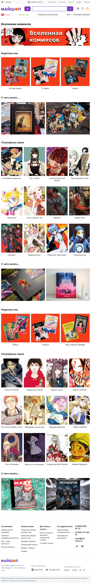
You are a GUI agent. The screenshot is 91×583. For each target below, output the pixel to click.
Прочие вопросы (8, 547)
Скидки (78, 2)
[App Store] (37, 569)
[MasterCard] (80, 570)
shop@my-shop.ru (80, 539)
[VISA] (74, 570)
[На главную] (11, 9)
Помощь (87, 2)
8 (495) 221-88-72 (37, 2)
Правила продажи (28, 541)
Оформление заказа (29, 545)
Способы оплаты (46, 543)
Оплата (70, 2)
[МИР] (67, 570)
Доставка (62, 2)
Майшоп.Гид (23, 15)
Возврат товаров (28, 548)
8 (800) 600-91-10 (81, 527)
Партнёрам (52, 2)
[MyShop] (9, 562)
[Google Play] (53, 569)
